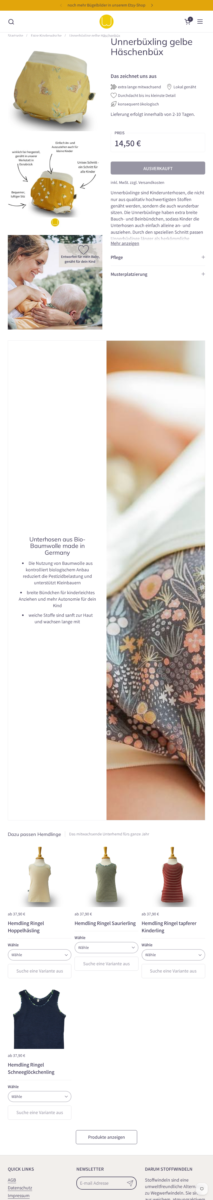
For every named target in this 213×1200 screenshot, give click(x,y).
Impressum (19, 1195)
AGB (12, 1180)
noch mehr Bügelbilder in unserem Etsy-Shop (106, 5)
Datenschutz (20, 1188)
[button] (11, 21)
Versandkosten (151, 182)
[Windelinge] (106, 22)
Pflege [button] (117, 257)
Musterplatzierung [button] (129, 274)
